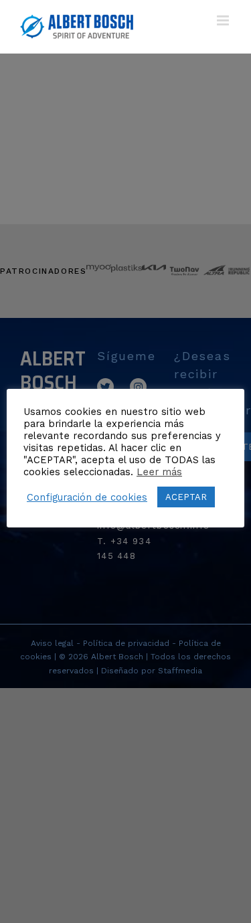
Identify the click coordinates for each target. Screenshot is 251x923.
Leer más (159, 472)
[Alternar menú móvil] (224, 20)
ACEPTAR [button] (186, 497)
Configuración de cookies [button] (87, 497)
